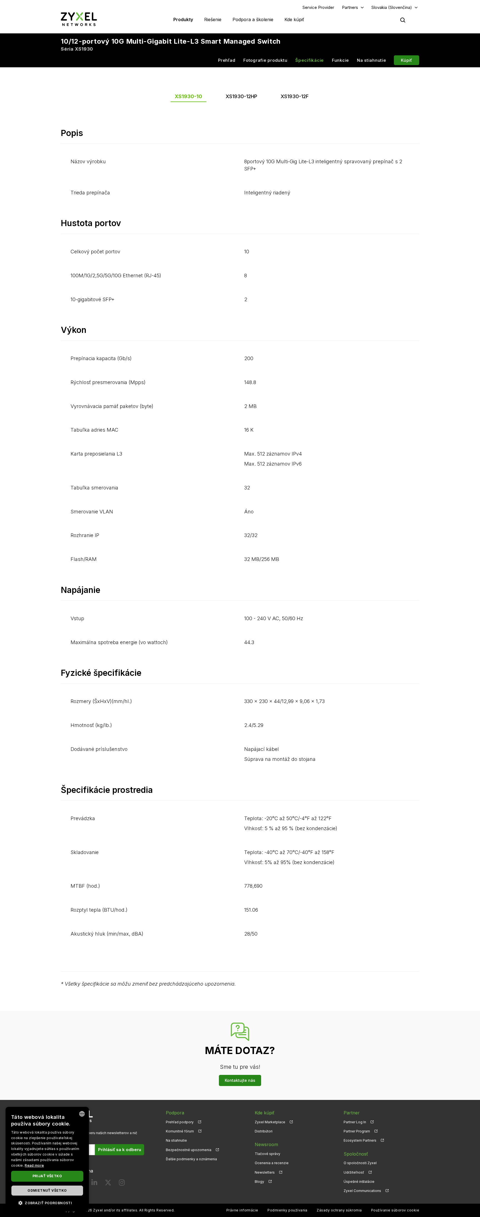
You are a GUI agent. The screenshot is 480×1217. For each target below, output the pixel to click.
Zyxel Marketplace (270, 1122)
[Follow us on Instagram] (122, 1184)
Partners (350, 7)
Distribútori (263, 1131)
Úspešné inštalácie (359, 1181)
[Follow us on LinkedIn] (94, 1184)
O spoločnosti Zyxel (360, 1163)
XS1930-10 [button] (188, 96)
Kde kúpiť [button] (294, 19)
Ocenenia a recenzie (272, 1163)
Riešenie (212, 19)
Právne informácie (242, 1210)
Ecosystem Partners (360, 1140)
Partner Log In (355, 1122)
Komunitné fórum (180, 1131)
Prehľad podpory (180, 1122)
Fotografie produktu (265, 60)
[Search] (403, 20)
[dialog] (47, 1159)
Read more (34, 1165)
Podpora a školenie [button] (252, 19)
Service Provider (318, 7)
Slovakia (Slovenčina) (391, 7)
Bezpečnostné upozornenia (188, 1150)
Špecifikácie (309, 60)
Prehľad (226, 60)
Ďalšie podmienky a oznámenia (191, 1159)
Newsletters (265, 1172)
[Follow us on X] (108, 1184)
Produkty (183, 19)
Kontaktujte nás (240, 1080)
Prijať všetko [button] (47, 1176)
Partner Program (357, 1131)
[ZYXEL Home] (79, 19)
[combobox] (82, 1114)
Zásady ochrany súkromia (339, 1210)
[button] (47, 1202)
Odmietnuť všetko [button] (47, 1190)
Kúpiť (406, 60)
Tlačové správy (267, 1154)
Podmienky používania (288, 1210)
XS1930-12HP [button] (241, 96)
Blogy (259, 1181)
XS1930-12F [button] (295, 96)
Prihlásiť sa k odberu (119, 1149)
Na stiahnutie (371, 60)
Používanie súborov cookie (395, 1210)
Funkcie (340, 60)
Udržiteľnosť (354, 1172)
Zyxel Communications (362, 1191)
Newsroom (266, 1144)
